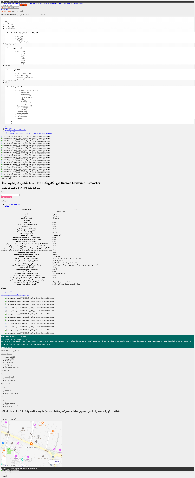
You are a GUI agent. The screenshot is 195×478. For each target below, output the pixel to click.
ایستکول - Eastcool (22, 116)
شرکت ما (4, 387)
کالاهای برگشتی (9, 359)
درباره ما (3, 400)
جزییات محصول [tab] (12, 204)
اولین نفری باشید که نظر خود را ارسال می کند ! (15, 295)
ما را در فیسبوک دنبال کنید (157, 341)
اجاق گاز (23, 99)
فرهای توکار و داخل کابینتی (25, 77)
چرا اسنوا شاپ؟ (10, 403)
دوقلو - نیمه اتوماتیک (23, 41)
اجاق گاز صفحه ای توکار (24, 73)
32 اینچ (23, 53)
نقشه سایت (8, 391)
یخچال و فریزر (25, 94)
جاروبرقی (20, 118)
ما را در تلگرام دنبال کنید (23, 341)
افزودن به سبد (6, 197)
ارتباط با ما (8, 390)
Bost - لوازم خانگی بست (24, 106)
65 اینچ (23, 62)
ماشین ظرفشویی (26, 97)
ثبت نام (3, 9)
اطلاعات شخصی (10, 357)
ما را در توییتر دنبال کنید (127, 341)
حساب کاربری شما (6, 354)
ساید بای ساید (25, 92)
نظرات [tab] (7, 206)
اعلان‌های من (8, 365)
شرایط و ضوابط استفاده (12, 404)
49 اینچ (23, 56)
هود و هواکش (21, 78)
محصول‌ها (4, 373)
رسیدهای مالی (9, 362)
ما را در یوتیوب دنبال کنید (141, 341)
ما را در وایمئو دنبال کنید (96, 341)
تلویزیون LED (21, 51)
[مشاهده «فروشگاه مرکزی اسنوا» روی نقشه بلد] (31, 444)
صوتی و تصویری (26, 102)
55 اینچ (23, 60)
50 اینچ (23, 58)
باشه (4, 476)
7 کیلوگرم (20, 36)
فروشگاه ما (8, 406)
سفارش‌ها (8, 360)
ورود (7, 9)
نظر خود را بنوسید (6, 291)
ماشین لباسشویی (26, 95)
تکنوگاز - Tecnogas (22, 107)
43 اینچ (23, 55)
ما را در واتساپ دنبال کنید (172, 341)
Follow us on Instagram (37, 341)
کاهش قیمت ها (9, 377)
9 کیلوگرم (20, 40)
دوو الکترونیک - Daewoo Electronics (27, 90)
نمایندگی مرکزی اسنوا (11, 393)
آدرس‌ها (7, 364)
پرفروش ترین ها (10, 380)
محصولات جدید (9, 378)
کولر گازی (24, 104)
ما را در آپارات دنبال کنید (8, 341)
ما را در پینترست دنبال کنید (81, 341)
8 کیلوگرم (20, 38)
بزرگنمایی (7, 178)
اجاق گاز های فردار (22, 75)
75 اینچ (23, 63)
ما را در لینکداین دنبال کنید (111, 341)
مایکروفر (24, 101)
